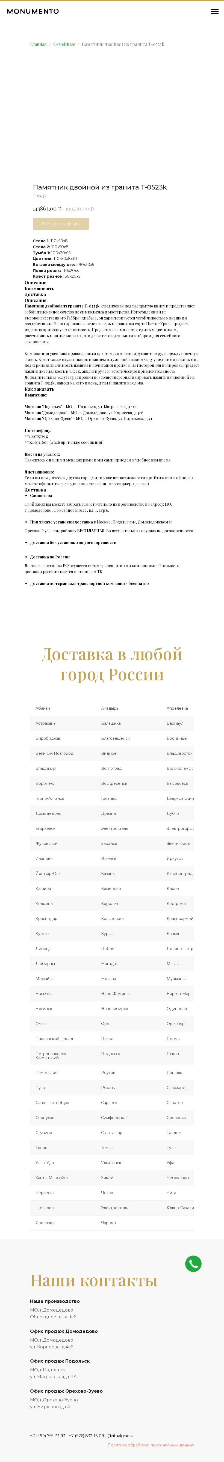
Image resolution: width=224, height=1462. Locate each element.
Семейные (64, 44)
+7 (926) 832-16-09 (86, 1435)
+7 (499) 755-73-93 (47, 1435)
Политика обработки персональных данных (151, 1445)
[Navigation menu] (215, 11)
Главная (38, 44)
